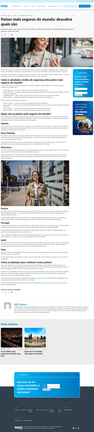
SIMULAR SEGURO (85, 6)
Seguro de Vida (18, 420)
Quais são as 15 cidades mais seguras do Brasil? (34, 329)
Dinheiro (17, 409)
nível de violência (7, 108)
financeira (59, 265)
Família (33, 6)
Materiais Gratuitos (17, 6)
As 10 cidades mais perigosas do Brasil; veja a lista (11, 329)
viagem (55, 217)
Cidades (72, 15)
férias (10, 76)
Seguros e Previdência (53, 6)
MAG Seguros (20, 304)
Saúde (46, 409)
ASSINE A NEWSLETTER (70, 6)
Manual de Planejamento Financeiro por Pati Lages (46, 283)
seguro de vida (29, 271)
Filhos (37, 409)
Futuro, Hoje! (26, 6)
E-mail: (77, 91)
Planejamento (23, 409)
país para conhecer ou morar (51, 225)
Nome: (77, 87)
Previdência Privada (27, 420)
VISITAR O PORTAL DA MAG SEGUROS (84, 1)
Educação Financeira (41, 6)
